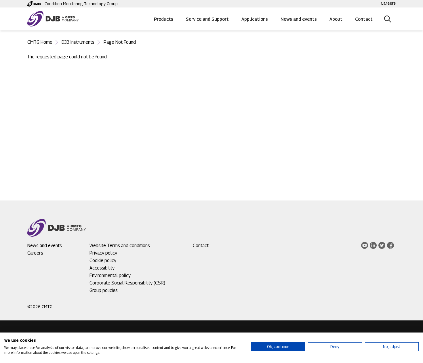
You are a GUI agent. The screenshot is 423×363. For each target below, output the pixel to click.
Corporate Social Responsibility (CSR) (127, 283)
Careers (388, 3)
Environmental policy (110, 275)
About (335, 19)
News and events (299, 19)
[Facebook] (390, 245)
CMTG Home (39, 42)
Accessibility (102, 268)
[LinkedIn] (373, 245)
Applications (254, 19)
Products (163, 19)
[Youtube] (364, 245)
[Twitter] (381, 245)
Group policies (103, 290)
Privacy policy (103, 253)
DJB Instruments (78, 42)
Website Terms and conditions (119, 245)
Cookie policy (102, 260)
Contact (364, 19)
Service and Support (207, 19)
